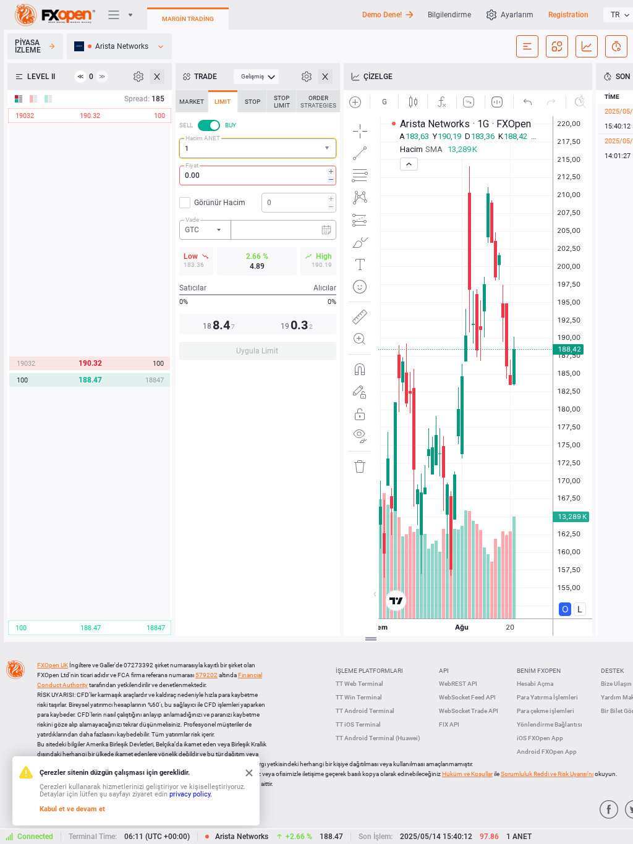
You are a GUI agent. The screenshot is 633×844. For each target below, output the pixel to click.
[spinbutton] (257, 175)
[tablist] (258, 229)
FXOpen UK (52, 665)
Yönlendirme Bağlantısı (549, 724)
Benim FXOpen (539, 670)
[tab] (192, 101)
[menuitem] (256, 76)
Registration (568, 15)
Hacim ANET (202, 138)
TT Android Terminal (365, 710)
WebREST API (458, 683)
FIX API (449, 724)
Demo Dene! (382, 15)
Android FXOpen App (547, 751)
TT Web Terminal (359, 683)
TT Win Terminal (359, 697)
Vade (192, 219)
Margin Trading (188, 18)
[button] (328, 148)
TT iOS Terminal (358, 724)
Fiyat (191, 165)
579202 (206, 675)
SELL (186, 125)
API (444, 670)
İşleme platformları (369, 670)
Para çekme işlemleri (545, 710)
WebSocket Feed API (467, 697)
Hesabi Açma (535, 683)
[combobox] (257, 148)
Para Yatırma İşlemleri (547, 697)
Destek (612, 670)
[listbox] (119, 46)
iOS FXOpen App (540, 738)
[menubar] (256, 76)
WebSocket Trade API (468, 710)
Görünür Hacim (219, 202)
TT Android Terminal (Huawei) (378, 738)
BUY (230, 125)
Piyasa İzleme (28, 46)
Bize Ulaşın (616, 683)
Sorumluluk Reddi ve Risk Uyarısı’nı (547, 773)
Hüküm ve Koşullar (467, 773)
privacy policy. (190, 794)
